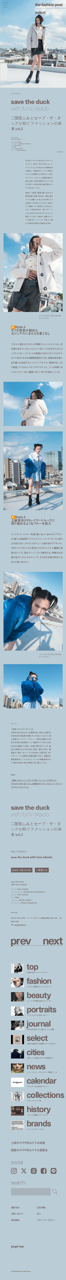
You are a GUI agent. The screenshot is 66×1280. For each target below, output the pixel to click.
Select (40, 12)
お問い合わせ (17, 1213)
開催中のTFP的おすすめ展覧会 (29, 1150)
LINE (53, 1171)
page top (17, 1246)
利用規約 (15, 1220)
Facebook (44, 1171)
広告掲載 (41, 1207)
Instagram (14, 1171)
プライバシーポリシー (46, 1220)
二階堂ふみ (41, 870)
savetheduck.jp (20, 924)
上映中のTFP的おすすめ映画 (28, 1143)
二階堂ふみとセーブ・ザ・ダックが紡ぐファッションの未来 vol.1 (34, 780)
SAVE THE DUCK (21, 870)
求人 (39, 1213)
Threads (34, 1171)
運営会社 (15, 1207)
